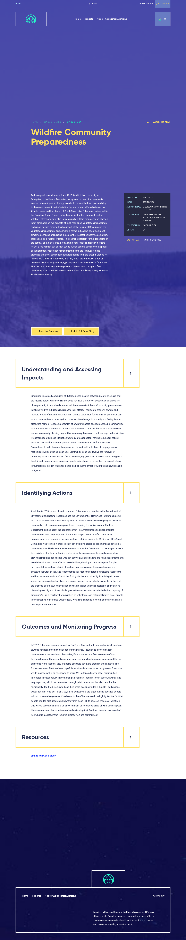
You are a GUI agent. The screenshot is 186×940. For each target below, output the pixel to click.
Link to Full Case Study (82, 331)
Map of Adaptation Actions (112, 18)
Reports (89, 18)
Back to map (161, 121)
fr (165, 19)
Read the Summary (48, 331)
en (160, 19)
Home (18, 4)
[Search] (157, 3)
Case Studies (52, 121)
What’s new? (146, 4)
